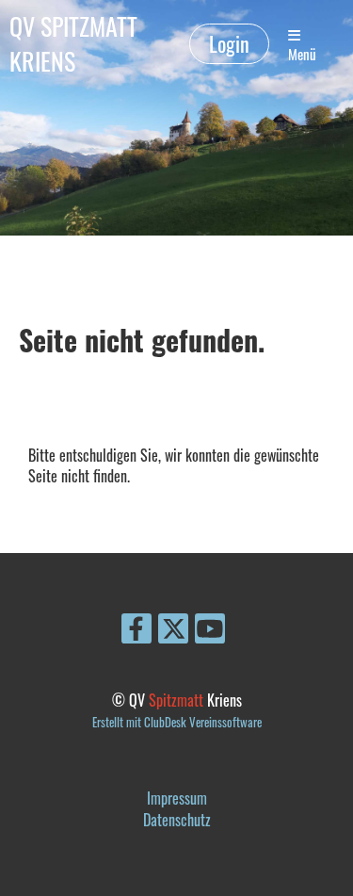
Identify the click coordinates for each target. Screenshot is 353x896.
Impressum (177, 798)
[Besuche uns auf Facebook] (136, 630)
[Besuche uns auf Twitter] (173, 630)
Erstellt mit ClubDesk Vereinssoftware (177, 722)
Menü (302, 53)
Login (229, 43)
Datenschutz (177, 819)
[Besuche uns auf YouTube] (210, 630)
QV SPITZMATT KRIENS (73, 44)
